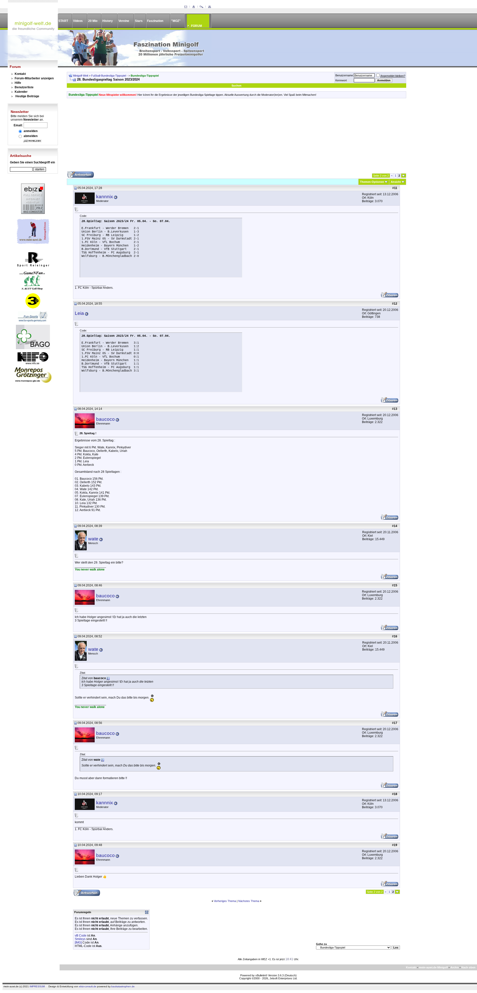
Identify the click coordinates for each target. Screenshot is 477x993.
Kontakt (20, 74)
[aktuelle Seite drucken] (194, 7)
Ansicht (396, 181)
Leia (79, 313)
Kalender (21, 92)
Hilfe (18, 83)
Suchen (236, 85)
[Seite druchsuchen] (201, 7)
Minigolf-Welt (80, 75)
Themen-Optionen (372, 181)
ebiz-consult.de (87, 986)
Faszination (155, 21)
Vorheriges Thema (225, 900)
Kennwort (341, 80)
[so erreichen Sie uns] (186, 7)
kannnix (104, 196)
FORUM (196, 26)
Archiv (454, 967)
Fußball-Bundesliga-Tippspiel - (109, 75)
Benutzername (344, 75)
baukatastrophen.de (123, 986)
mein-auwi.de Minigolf (433, 967)
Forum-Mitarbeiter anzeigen (34, 78)
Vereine (124, 21)
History (107, 21)
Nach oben (468, 967)
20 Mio (92, 21)
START (63, 21)
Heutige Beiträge (27, 96)
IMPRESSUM (37, 986)
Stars (139, 21)
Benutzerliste (24, 87)
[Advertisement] (236, 136)
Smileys (80, 939)
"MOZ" (176, 21)
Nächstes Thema (248, 900)
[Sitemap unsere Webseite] (209, 7)
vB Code (80, 935)
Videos (78, 21)
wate (93, 538)
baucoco (105, 419)
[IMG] (78, 942)
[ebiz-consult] (33, 213)
